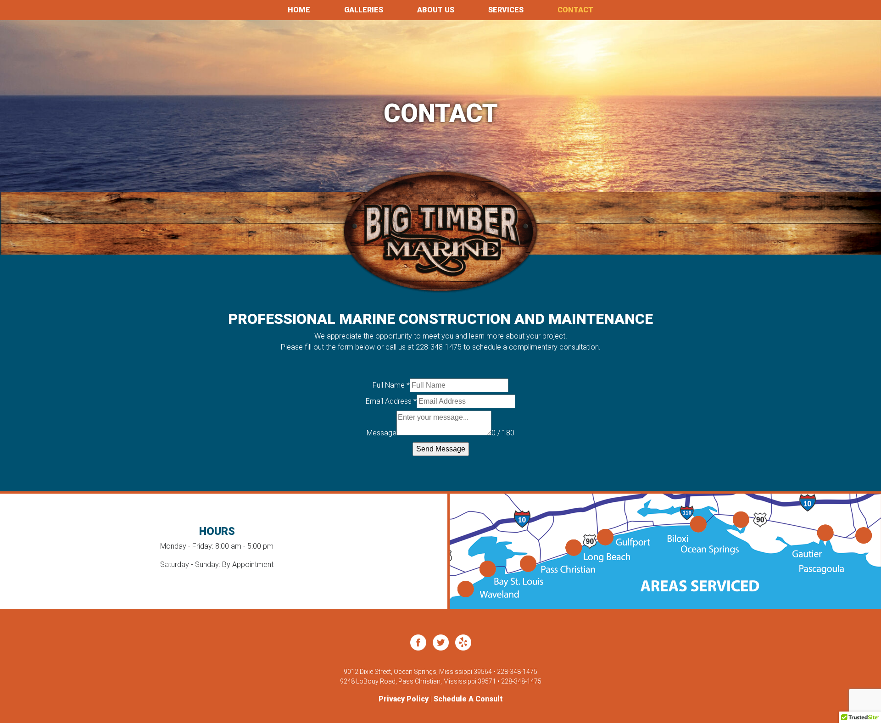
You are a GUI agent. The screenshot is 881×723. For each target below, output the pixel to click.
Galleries (363, 10)
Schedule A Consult (468, 699)
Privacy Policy (404, 699)
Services (506, 10)
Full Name (391, 385)
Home (299, 10)
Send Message (440, 449)
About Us (435, 10)
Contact (575, 10)
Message (381, 432)
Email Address (391, 401)
